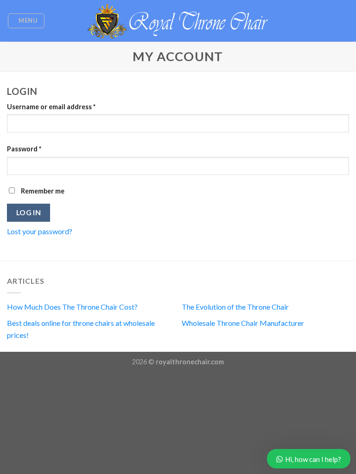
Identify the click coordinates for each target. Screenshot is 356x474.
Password (24, 149)
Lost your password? (39, 231)
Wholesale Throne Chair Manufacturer (243, 322)
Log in (28, 212)
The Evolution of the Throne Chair (235, 306)
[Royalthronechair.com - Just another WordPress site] (178, 20)
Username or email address (51, 107)
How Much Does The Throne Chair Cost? (72, 306)
